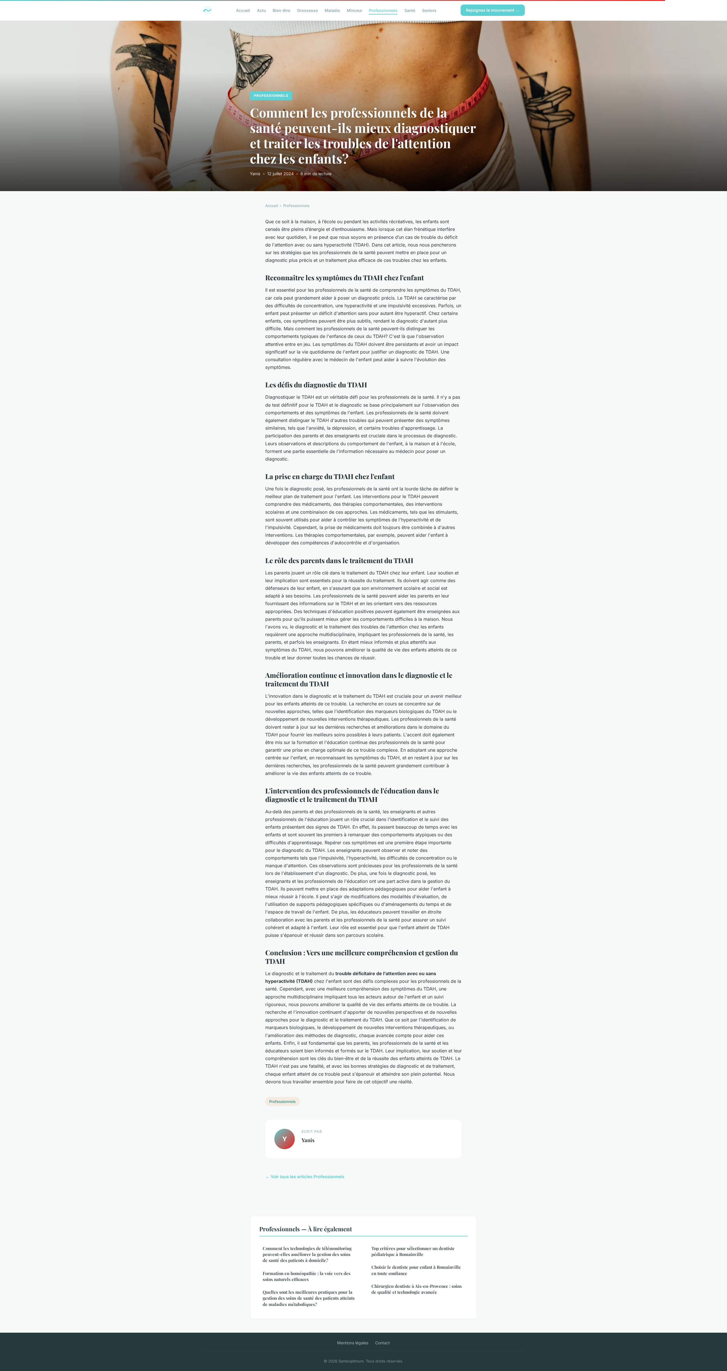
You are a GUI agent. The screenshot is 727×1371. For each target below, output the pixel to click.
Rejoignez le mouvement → (492, 10)
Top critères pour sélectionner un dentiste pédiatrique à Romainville (413, 1251)
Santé (409, 10)
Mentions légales (352, 1342)
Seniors (429, 10)
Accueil (243, 10)
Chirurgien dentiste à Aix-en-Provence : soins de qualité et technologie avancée (416, 1289)
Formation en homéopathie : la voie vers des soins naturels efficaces (306, 1276)
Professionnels (383, 10)
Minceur (354, 10)
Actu (261, 10)
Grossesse (307, 10)
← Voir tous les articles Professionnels (304, 1176)
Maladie (332, 10)
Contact (382, 1342)
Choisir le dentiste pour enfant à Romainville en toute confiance (416, 1270)
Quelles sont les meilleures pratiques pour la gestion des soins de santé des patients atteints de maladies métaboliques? (309, 1298)
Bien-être (281, 10)
